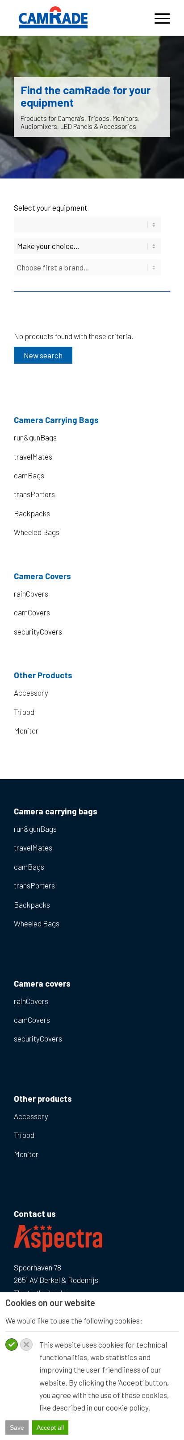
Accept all (50, 1427)
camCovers (32, 612)
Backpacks (32, 513)
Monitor (26, 730)
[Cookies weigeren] (26, 1344)
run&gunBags (35, 437)
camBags (29, 475)
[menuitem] (158, 18)
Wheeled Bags (36, 531)
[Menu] (158, 18)
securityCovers (38, 631)
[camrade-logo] (76, 18)
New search (43, 355)
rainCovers (31, 593)
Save (17, 1427)
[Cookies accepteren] (11, 1344)
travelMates (33, 456)
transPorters (34, 494)
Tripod (24, 711)
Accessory (31, 692)
